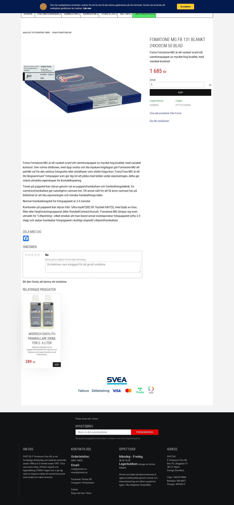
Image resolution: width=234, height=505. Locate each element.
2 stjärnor (29, 254)
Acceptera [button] (185, 6)
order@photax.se (79, 472)
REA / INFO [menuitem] (125, 14)
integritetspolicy (132, 438)
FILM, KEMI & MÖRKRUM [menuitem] (48, 14)
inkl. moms (92, 418)
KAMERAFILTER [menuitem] (89, 14)
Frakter (74, 489)
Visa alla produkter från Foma (165, 113)
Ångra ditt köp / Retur (81, 493)
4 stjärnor (35, 254)
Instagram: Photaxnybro (82, 482)
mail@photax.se (79, 468)
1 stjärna (26, 254)
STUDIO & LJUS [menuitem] (108, 14)
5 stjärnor (38, 254)
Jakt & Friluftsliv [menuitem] (144, 14)
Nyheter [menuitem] (28, 14)
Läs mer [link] (87, 8)
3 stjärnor (32, 254)
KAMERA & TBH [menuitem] (71, 14)
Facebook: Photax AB (81, 479)
